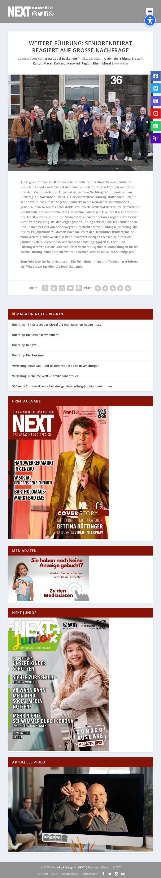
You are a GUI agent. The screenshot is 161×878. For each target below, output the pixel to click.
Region (86, 63)
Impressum (89, 874)
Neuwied (73, 63)
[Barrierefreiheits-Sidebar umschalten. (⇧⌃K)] (150, 20)
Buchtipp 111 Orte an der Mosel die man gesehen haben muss (56, 324)
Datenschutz (69, 874)
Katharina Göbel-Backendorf (58, 59)
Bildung (124, 59)
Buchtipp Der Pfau (25, 345)
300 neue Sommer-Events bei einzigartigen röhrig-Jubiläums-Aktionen (62, 386)
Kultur (37, 63)
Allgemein (111, 59)
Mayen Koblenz (55, 63)
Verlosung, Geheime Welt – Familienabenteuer (45, 376)
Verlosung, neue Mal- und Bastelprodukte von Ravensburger (55, 366)
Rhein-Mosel (102, 63)
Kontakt (42, 874)
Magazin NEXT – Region (39, 314)
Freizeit (137, 59)
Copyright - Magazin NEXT (68, 867)
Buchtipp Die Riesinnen (28, 355)
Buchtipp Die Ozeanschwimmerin (36, 335)
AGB (54, 874)
